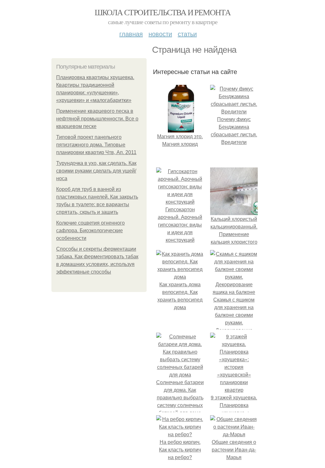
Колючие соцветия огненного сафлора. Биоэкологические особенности (90, 230)
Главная (131, 33)
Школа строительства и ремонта (163, 12)
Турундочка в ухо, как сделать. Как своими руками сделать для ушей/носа (96, 170)
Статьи (187, 33)
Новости (160, 33)
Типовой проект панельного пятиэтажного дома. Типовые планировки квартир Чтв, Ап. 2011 (96, 144)
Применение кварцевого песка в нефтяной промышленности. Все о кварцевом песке (97, 118)
